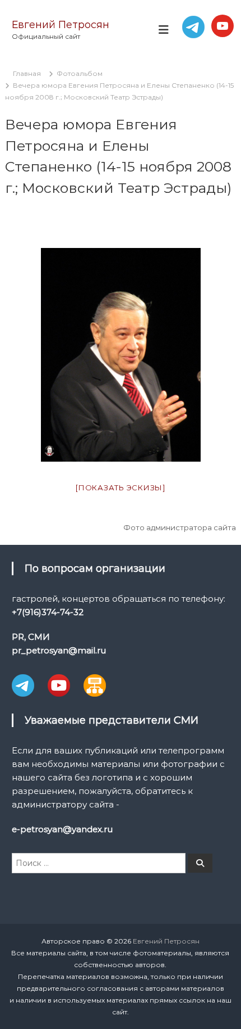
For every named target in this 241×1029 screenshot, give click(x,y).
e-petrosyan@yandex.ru (62, 829)
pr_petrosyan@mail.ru (59, 650)
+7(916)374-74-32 (48, 612)
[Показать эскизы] (120, 487)
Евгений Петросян (60, 25)
